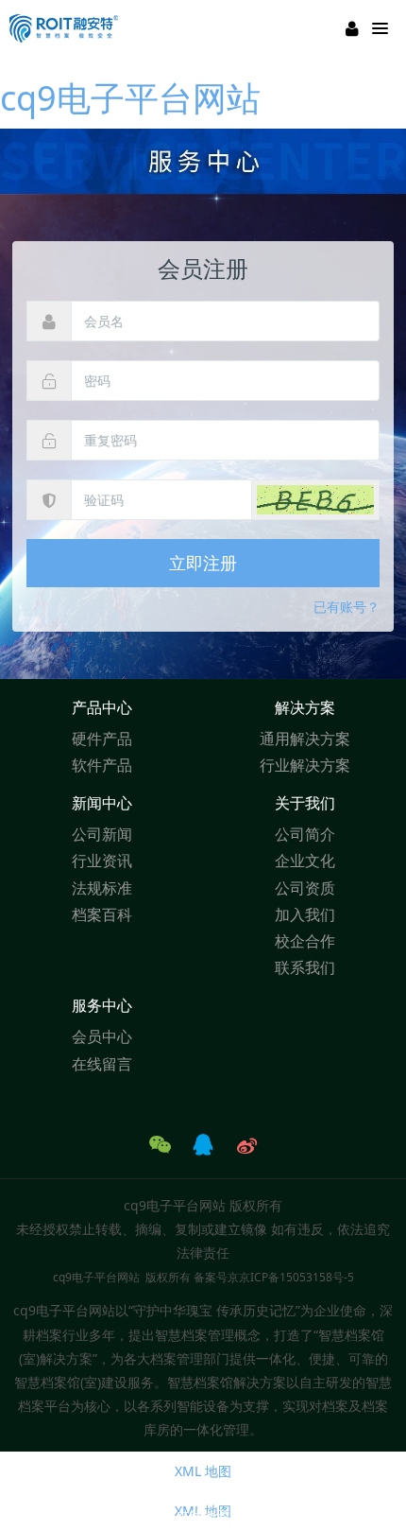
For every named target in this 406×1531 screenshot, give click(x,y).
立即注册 (203, 562)
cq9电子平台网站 (130, 98)
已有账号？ (346, 607)
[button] (315, 499)
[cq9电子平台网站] (63, 28)
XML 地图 (203, 1471)
